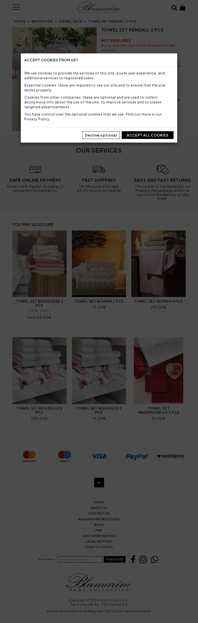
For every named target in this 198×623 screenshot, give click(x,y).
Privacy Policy (37, 119)
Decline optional (101, 135)
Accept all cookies (148, 135)
